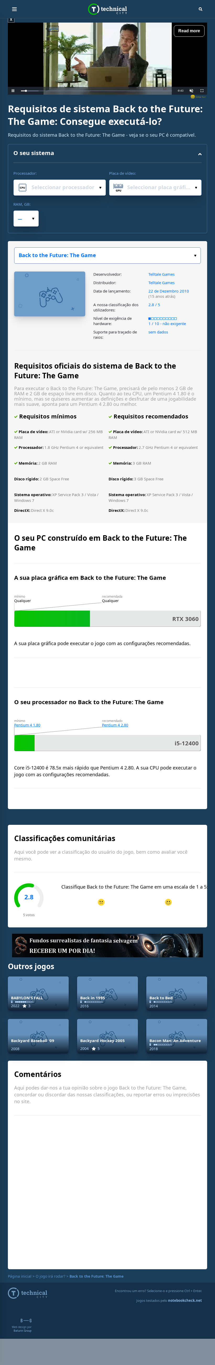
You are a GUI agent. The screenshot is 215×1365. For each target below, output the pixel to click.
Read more (189, 31)
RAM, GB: (22, 204)
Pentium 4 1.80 (27, 725)
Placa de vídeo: (122, 173)
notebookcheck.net (185, 1300)
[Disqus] (107, 1191)
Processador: (25, 173)
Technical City (107, 9)
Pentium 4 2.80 (115, 725)
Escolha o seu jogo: (107, 255)
